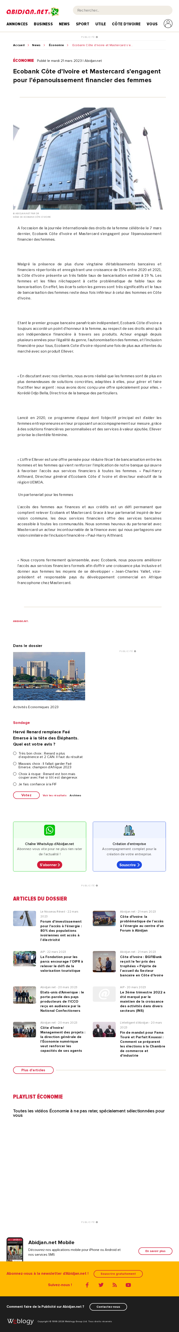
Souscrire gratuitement (118, 1274)
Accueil (19, 45)
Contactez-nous (108, 1307)
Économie (56, 45)
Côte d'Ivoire (126, 24)
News (64, 24)
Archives (75, 795)
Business (43, 24)
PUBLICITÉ (88, 37)
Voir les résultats (55, 795)
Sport (83, 24)
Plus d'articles (33, 1070)
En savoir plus (155, 1251)
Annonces (17, 24)
